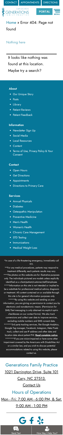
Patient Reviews (22, 110)
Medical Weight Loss (25, 248)
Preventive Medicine (24, 217)
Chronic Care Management (28, 232)
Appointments (21, 180)
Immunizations (21, 242)
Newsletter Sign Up (24, 130)
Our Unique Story (23, 94)
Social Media (20, 136)
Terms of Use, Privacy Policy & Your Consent (33, 152)
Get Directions (21, 175)
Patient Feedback (22, 115)
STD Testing (19, 237)
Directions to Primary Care (28, 186)
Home (11, 22)
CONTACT (11, 2)
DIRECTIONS (50, 2)
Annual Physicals (22, 201)
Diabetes (18, 206)
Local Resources (22, 141)
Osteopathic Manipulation (27, 211)
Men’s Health (20, 222)
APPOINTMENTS (30, 2)
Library (17, 104)
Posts (16, 99)
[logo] (15, 9)
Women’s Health (22, 227)
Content (17, 146)
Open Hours (20, 170)
